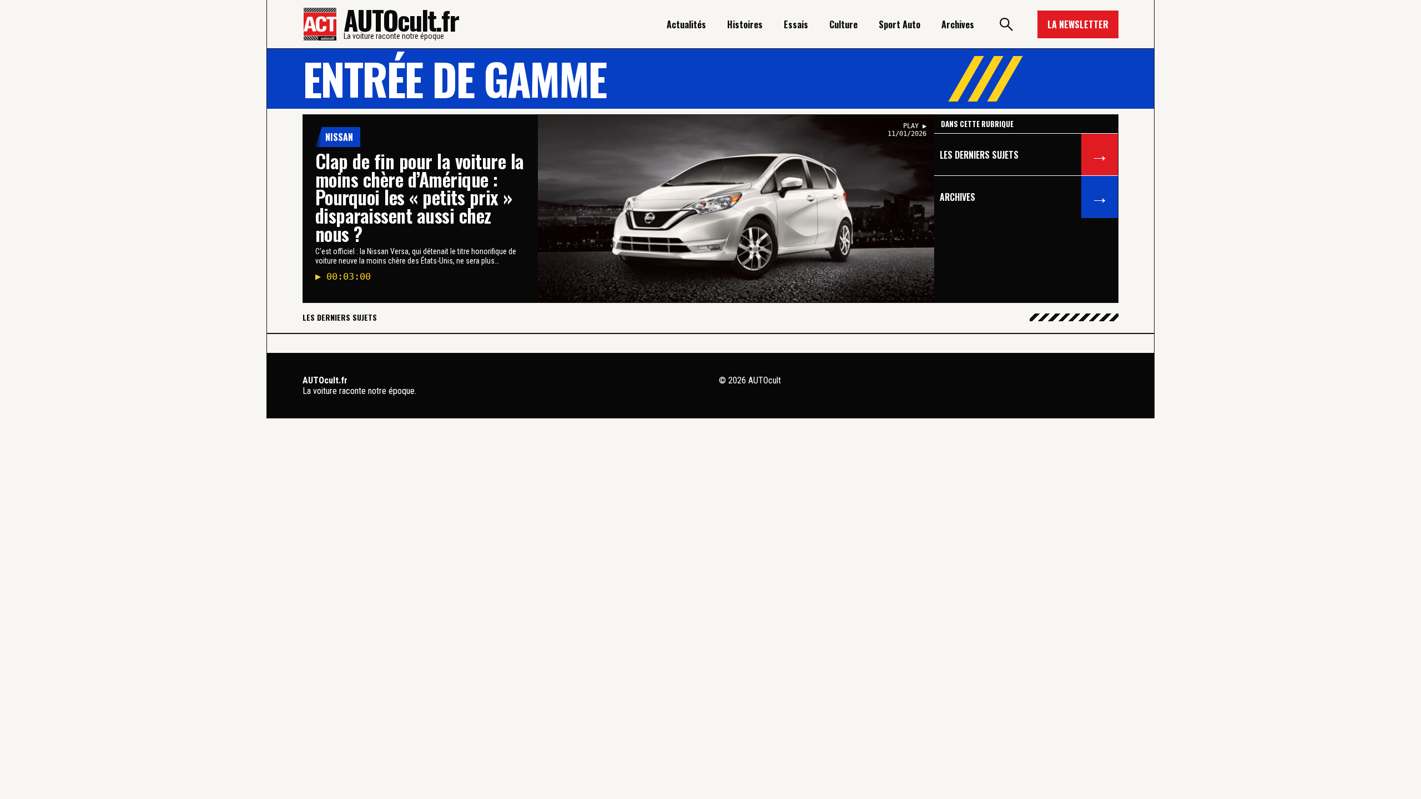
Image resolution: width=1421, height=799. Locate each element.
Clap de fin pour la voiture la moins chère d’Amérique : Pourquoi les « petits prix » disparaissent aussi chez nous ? (419, 196)
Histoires (745, 24)
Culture (843, 24)
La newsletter (1077, 24)
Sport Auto (899, 24)
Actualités (686, 24)
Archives (957, 24)
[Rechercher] (1005, 24)
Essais (796, 24)
